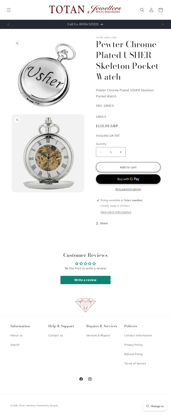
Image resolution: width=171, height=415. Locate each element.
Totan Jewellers (27, 405)
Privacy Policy (133, 345)
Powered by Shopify (47, 405)
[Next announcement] (162, 24)
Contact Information (138, 335)
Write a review (85, 280)
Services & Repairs (98, 335)
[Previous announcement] (8, 24)
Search (15, 345)
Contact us (55, 335)
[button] (8, 10)
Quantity (101, 144)
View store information (116, 212)
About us (16, 335)
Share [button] (104, 223)
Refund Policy (133, 354)
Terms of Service (135, 363)
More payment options (128, 189)
